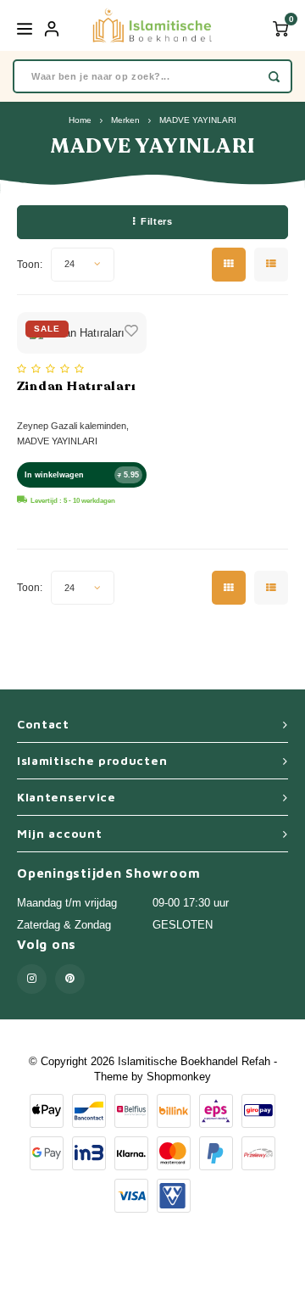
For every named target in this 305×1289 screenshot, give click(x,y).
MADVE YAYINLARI (197, 120)
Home (80, 120)
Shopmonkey (179, 1076)
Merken (125, 120)
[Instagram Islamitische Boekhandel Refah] (32, 979)
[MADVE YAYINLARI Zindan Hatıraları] (82, 333)
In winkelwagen (54, 475)
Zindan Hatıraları (76, 385)
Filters (156, 221)
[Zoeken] (274, 76)
